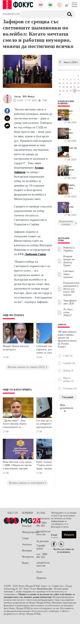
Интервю (27, 550)
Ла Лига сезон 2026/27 (68, 312)
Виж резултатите (66, 406)
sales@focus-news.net (43, 564)
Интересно (28, 556)
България (27, 519)
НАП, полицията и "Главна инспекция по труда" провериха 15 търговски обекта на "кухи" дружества (48, 466)
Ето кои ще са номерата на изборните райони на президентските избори (50, 423)
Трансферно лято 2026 (70, 302)
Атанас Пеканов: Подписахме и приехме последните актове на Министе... (70, 168)
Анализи (27, 544)
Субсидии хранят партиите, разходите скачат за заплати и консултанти (47, 350)
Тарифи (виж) (40, 547)
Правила (41, 578)
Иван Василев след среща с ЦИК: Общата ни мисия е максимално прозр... (70, 205)
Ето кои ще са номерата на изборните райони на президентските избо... (70, 149)
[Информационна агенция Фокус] (54, 544)
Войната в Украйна (69, 249)
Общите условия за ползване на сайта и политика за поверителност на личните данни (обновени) (39, 595)
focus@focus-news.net (43, 533)
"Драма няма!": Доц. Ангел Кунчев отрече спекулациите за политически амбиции (15, 424)
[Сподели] (7, 126)
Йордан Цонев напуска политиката (16, 348)
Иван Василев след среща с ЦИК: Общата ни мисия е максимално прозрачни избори (17, 466)
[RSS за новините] (61, 544)
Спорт (25, 538)
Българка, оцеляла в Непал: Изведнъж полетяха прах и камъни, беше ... (70, 187)
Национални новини (66, 102)
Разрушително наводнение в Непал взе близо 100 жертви (71, 288)
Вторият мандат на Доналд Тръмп (68, 261)
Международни (29, 532)
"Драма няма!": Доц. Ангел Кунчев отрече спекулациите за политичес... (70, 113)
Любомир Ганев (35, 254)
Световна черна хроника (68, 274)
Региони (26, 526)
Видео (25, 563)
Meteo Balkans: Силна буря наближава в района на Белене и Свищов (70, 131)
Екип (39, 571)
